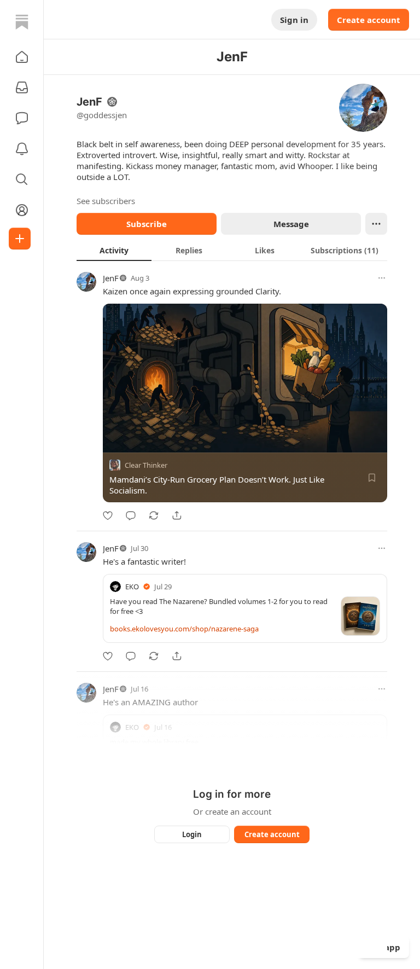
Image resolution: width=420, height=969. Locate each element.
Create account (368, 19)
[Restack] (153, 515)
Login (192, 834)
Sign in (294, 19)
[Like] (107, 515)
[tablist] (232, 250)
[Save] (372, 477)
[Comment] (130, 515)
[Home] (22, 22)
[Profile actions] (376, 224)
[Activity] (22, 149)
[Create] (20, 238)
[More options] (381, 278)
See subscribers (106, 200)
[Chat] (22, 118)
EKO (132, 586)
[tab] (114, 250)
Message (291, 223)
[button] (22, 57)
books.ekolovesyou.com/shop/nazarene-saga (184, 629)
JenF (111, 277)
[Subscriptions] (22, 87)
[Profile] (22, 210)
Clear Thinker (146, 465)
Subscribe (146, 223)
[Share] (176, 515)
